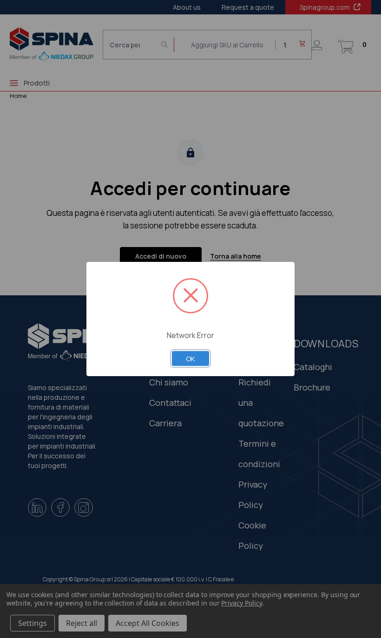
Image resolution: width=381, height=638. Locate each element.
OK (190, 358)
